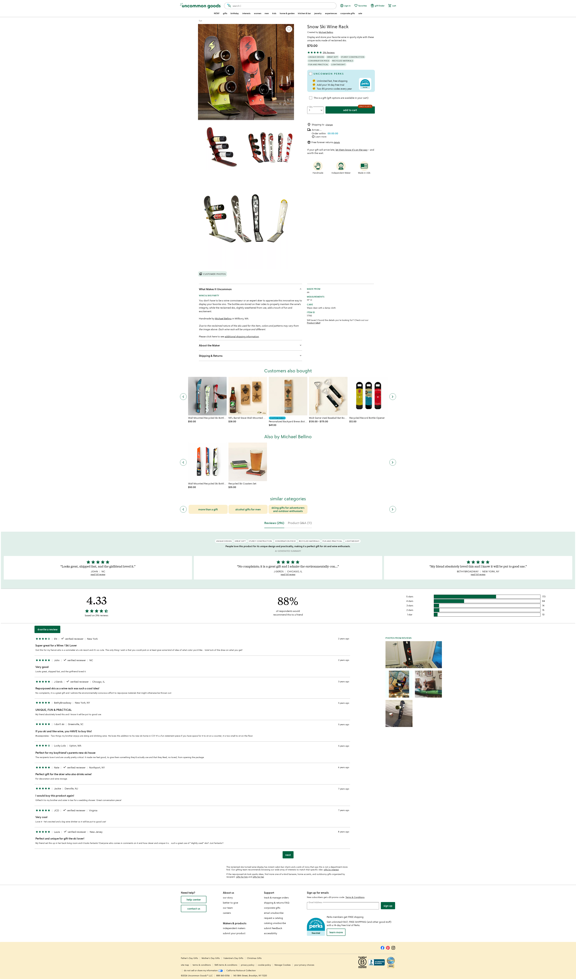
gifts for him (242, 876)
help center (194, 899)
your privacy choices (304, 965)
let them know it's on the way (352, 149)
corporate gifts (347, 13)
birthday (235, 13)
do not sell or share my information (201, 970)
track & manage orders (276, 897)
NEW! (216, 13)
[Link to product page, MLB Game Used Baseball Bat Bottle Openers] (328, 396)
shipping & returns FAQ (276, 902)
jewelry (318, 13)
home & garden (287, 13)
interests (246, 13)
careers (227, 912)
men (267, 13)
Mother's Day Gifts (211, 958)
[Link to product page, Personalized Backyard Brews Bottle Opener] (288, 396)
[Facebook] (382, 947)
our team (228, 907)
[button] (289, 29)
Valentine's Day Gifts (233, 958)
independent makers (234, 928)
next (288, 854)
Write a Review (47, 629)
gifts (225, 13)
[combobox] (280, 5)
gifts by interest (331, 869)
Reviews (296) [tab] (274, 523)
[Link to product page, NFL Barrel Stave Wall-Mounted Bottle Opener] (247, 396)
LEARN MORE (336, 932)
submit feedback (273, 928)
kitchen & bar (304, 13)
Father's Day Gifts (190, 958)
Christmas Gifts (254, 958)
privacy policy (247, 965)
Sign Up (388, 905)
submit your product (234, 933)
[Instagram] (393, 947)
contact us (193, 908)
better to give (230, 902)
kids (274, 13)
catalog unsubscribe (275, 923)
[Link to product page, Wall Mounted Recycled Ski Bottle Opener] (207, 396)
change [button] (329, 124)
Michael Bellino (326, 32)
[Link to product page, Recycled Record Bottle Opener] (368, 396)
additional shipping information (242, 336)
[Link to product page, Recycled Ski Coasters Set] (247, 462)
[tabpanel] (288, 696)
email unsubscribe (274, 912)
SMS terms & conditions (225, 965)
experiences (331, 13)
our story (228, 897)
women (257, 13)
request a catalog (273, 917)
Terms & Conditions (354, 897)
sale (360, 13)
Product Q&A (313, 322)
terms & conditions (202, 965)
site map (185, 965)
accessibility (270, 933)
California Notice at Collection (241, 970)
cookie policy (264, 965)
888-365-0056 (223, 975)
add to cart (350, 110)
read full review (98, 574)
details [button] (337, 142)
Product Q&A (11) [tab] (300, 523)
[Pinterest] (388, 947)
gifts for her (258, 876)
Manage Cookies (282, 965)
